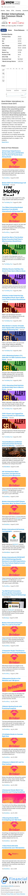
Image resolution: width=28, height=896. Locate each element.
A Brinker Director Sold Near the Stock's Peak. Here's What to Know (13, 271)
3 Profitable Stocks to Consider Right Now (12, 735)
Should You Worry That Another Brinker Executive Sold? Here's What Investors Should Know (12, 240)
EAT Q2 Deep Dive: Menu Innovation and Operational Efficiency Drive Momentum (11, 473)
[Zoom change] (3, 73)
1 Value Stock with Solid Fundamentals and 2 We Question (13, 846)
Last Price (4, 21)
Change (17, 21)
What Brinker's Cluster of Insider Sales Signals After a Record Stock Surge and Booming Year (13, 327)
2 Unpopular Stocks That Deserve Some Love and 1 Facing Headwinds (14, 651)
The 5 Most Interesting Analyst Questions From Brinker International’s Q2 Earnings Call (12, 209)
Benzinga (6, 617)
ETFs (12, 10)
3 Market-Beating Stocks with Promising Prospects (12, 707)
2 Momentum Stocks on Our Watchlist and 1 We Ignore (11, 679)
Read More (5, 142)
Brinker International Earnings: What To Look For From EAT (12, 623)
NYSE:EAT (5, 490)
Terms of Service (20, 894)
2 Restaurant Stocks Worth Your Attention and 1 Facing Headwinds (13, 791)
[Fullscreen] (3, 77)
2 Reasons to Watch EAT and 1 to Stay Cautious (13, 763)
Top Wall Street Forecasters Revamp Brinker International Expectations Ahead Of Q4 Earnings (14, 594)
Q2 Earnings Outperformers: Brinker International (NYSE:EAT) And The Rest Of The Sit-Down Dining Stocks (13, 154)
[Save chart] (3, 80)
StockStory (7, 178)
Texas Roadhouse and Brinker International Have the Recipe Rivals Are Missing (13, 443)
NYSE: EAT (11, 610)
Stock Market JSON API (7, 886)
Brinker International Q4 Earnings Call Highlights (13, 530)
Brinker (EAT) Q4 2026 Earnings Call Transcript (14, 183)
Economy (18, 10)
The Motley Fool (8, 202)
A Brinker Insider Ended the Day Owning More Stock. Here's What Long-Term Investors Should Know (13, 298)
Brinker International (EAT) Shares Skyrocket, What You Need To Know (14, 502)
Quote (4, 30)
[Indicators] (3, 69)
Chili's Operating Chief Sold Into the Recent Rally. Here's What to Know (13, 387)
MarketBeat (7, 466)
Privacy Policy (10, 894)
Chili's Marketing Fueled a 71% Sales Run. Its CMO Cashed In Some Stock (14, 357)
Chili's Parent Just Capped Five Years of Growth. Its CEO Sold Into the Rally (13, 415)
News (8, 10)
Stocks (3, 10)
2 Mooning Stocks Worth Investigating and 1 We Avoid (11, 819)
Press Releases (19, 30)
